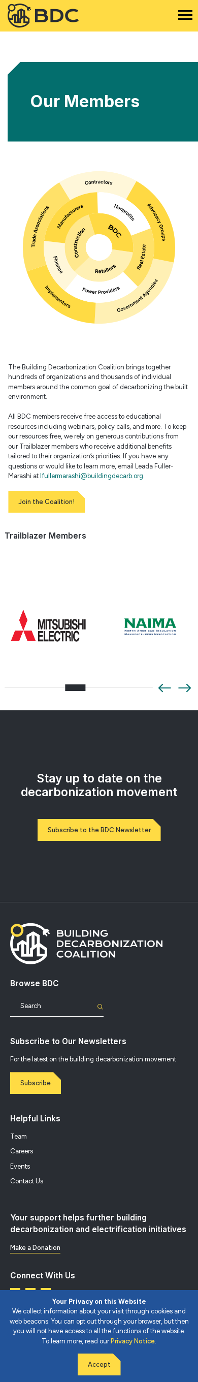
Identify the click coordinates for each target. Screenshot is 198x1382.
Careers (21, 1151)
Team (18, 1136)
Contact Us (26, 1181)
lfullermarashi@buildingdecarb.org (91, 476)
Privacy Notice (133, 1341)
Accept (99, 1364)
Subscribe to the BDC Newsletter (99, 830)
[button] (164, 688)
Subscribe (35, 1083)
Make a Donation (35, 1247)
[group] (48, 627)
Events (20, 1166)
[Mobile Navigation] (185, 15)
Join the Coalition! (46, 502)
